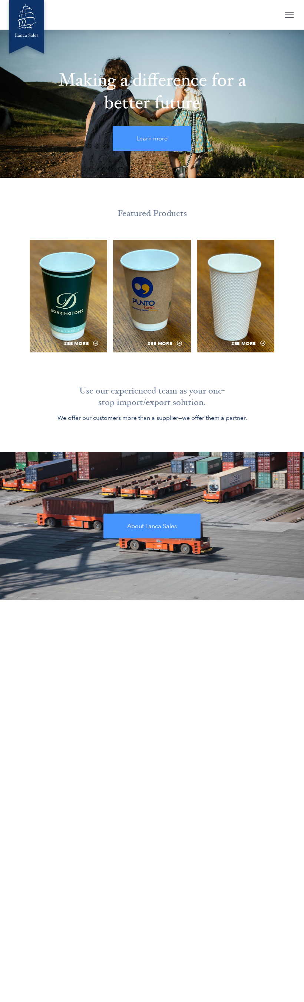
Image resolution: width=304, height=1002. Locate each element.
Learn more (152, 138)
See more (77, 343)
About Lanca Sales (152, 526)
